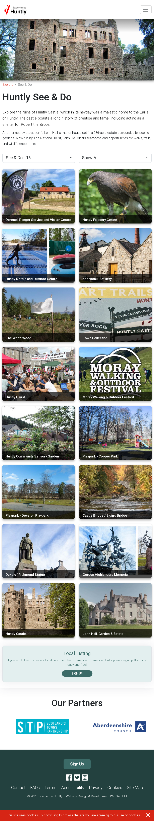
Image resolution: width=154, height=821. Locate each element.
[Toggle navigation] (146, 9)
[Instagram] (85, 777)
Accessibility (72, 787)
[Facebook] (69, 777)
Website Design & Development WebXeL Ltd (96, 796)
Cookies (114, 787)
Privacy (95, 787)
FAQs (35, 787)
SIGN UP (77, 673)
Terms (50, 787)
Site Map (135, 787)
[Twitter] (77, 777)
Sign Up (77, 764)
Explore (7, 84)
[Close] (148, 815)
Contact (18, 787)
